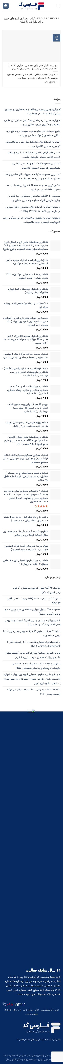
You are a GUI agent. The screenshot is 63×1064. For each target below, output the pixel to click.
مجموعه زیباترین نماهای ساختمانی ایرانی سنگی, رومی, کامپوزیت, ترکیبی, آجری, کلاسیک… (31, 220)
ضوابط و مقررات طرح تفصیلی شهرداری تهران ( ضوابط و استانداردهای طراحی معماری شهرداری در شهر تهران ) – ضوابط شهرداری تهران (31, 679)
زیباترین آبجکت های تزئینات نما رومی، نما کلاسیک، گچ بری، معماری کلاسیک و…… (32, 144)
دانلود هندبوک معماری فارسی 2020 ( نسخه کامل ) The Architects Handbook (33, 644)
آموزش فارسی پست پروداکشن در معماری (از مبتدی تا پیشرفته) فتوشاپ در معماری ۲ (31, 112)
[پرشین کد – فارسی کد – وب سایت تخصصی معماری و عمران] (31, 6)
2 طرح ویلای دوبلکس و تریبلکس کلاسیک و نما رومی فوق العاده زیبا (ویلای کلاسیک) (32, 623)
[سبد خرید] (6, 6)
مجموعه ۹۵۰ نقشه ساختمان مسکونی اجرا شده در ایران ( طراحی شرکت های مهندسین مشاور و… (34, 198)
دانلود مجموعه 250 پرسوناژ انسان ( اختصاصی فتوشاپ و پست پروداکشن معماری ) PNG (36, 666)
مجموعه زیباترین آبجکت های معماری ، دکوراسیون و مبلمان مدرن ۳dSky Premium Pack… (32, 209)
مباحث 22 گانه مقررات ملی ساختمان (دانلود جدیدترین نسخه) (36, 590)
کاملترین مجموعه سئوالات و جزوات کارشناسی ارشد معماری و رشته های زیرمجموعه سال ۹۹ (32, 177)
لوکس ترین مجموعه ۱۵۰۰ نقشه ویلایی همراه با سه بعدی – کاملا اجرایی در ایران (33, 187)
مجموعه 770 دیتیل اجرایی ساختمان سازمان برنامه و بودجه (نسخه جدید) (32, 612)
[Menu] (58, 6)
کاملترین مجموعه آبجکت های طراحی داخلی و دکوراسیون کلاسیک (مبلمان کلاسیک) (36, 166)
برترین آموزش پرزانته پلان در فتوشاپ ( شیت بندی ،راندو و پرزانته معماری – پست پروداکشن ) (33, 655)
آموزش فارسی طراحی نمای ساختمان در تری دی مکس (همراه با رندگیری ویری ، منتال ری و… (32, 122)
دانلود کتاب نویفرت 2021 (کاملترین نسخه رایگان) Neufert (34, 601)
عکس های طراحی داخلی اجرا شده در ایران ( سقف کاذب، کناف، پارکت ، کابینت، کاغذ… (33, 155)
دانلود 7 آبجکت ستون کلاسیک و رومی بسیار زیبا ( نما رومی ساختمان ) (31, 633)
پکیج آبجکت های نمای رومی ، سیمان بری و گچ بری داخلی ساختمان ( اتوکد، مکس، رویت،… (33, 133)
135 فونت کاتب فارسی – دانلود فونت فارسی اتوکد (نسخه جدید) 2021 (33, 692)
